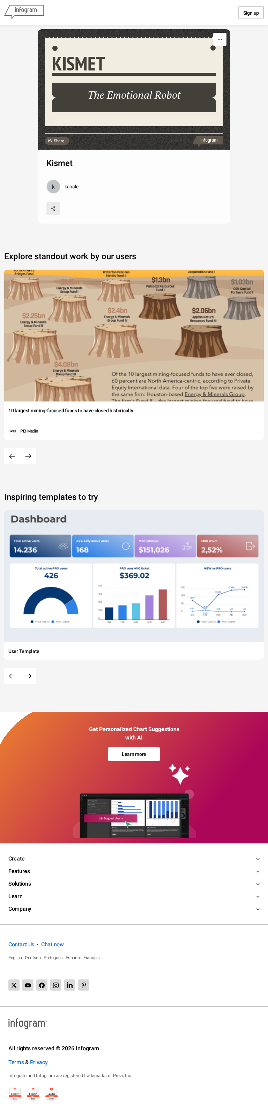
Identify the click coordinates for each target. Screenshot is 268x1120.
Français (91, 957)
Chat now (52, 944)
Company (19, 908)
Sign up (251, 13)
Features (19, 871)
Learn (15, 896)
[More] (219, 39)
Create (16, 858)
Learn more (134, 754)
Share (59, 140)
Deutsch (33, 957)
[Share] (53, 208)
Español (73, 957)
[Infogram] (24, 12)
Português (53, 957)
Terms (16, 1062)
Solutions (19, 883)
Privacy (39, 1062)
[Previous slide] (12, 456)
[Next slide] (28, 456)
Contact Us (21, 944)
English (15, 957)
